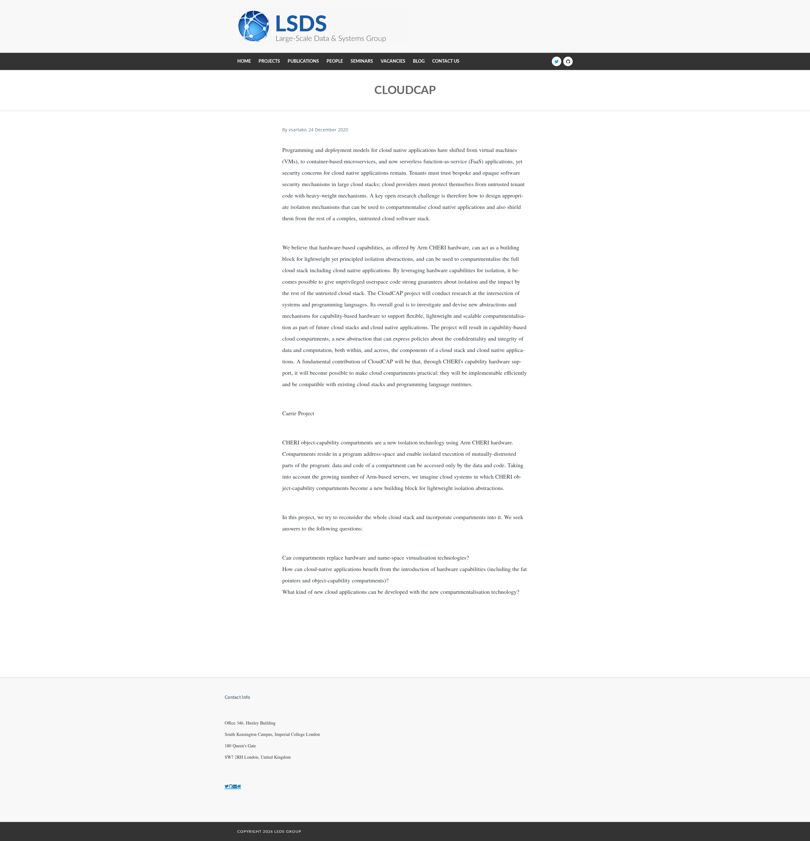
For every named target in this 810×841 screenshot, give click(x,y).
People (335, 61)
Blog (419, 61)
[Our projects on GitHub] (231, 786)
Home (244, 61)
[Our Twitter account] (227, 786)
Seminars (362, 61)
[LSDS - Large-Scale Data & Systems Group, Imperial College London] (322, 26)
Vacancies (393, 61)
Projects (269, 61)
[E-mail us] (235, 786)
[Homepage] (239, 786)
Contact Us (445, 61)
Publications (303, 61)
